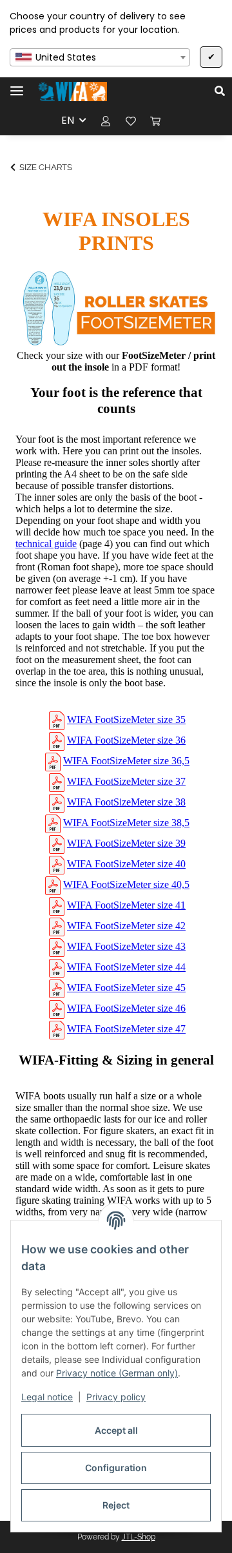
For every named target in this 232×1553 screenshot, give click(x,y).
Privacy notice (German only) (117, 1372)
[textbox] (99, 57)
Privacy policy (116, 1396)
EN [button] (67, 120)
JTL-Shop (138, 1536)
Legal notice (47, 1396)
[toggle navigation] (16, 85)
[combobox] (100, 57)
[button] (223, 91)
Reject (116, 1505)
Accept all (116, 1430)
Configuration (116, 1467)
